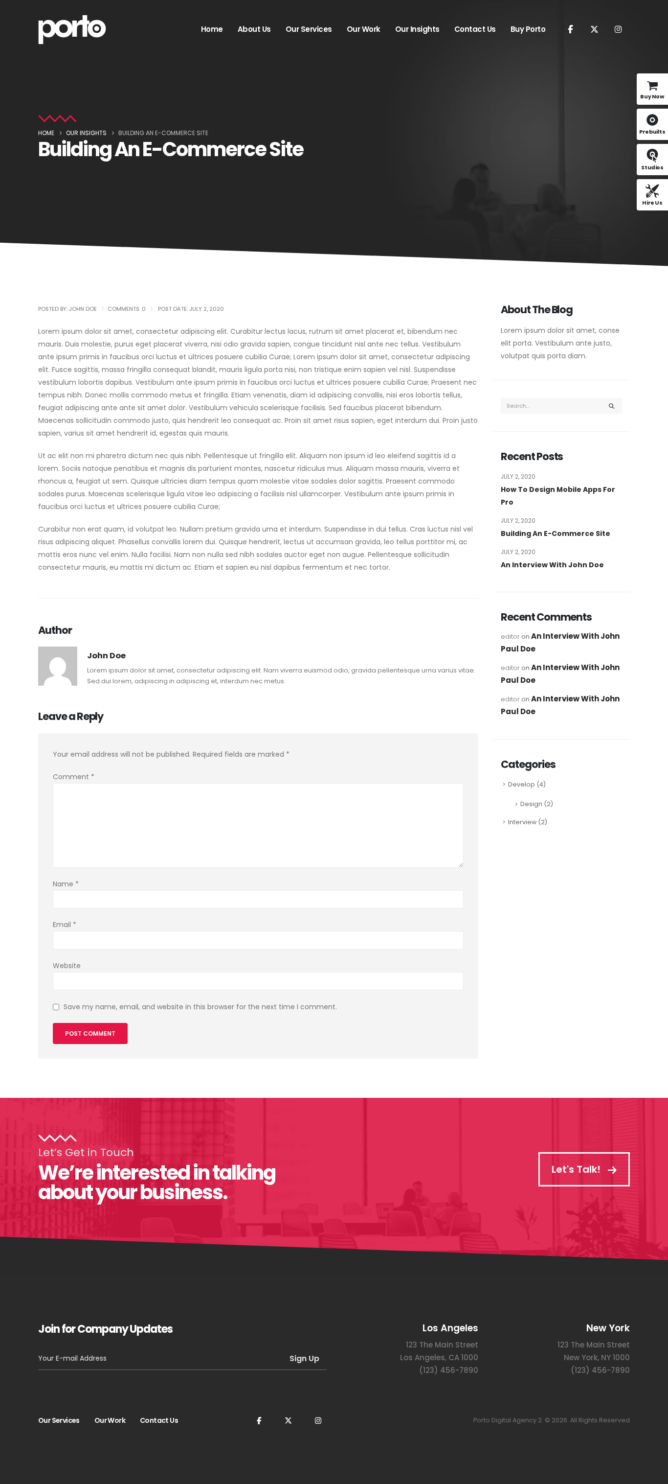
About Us (254, 29)
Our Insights (417, 29)
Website (67, 966)
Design (531, 804)
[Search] (611, 406)
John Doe (106, 655)
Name (66, 884)
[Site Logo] (72, 29)
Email (64, 924)
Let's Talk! (577, 1169)
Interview (522, 822)
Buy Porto (528, 29)
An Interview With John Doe (552, 565)
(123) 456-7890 (448, 1370)
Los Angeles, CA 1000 (439, 1357)
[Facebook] (570, 29)
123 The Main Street (442, 1345)
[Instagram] (618, 29)
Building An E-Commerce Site (555, 533)
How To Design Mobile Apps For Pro (558, 496)
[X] (594, 29)
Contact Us (475, 29)
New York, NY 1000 (597, 1357)
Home (212, 29)
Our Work (363, 29)
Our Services (309, 29)
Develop (521, 784)
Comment (73, 777)
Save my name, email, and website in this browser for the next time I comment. (200, 1007)
